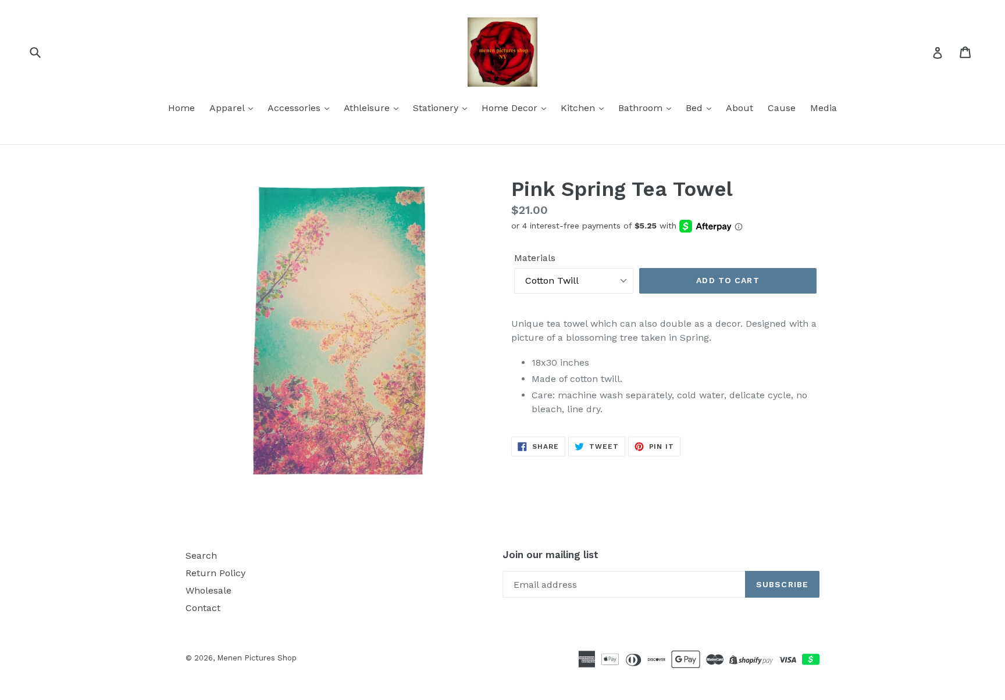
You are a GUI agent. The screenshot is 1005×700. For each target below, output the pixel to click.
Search (201, 555)
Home (181, 107)
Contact (203, 607)
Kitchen (579, 107)
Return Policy (215, 572)
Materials (534, 257)
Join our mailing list (550, 554)
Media (823, 107)
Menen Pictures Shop (257, 657)
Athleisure (368, 107)
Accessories (295, 107)
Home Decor (511, 107)
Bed (695, 107)
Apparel (228, 107)
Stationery (437, 107)
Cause (782, 107)
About (739, 107)
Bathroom (641, 107)
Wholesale (208, 590)
